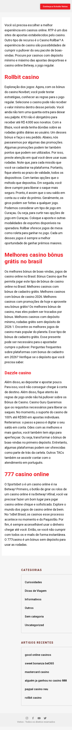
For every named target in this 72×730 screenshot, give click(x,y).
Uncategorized (34, 625)
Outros (29, 608)
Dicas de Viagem (35, 590)
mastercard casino (37, 672)
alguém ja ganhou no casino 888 (46, 680)
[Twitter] (45, 719)
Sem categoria (34, 616)
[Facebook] (33, 719)
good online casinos (38, 655)
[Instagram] (26, 719)
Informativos (33, 599)
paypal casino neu (36, 689)
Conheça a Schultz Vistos (55, 6)
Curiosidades (33, 582)
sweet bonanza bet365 (39, 663)
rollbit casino (33, 697)
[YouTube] (39, 719)
